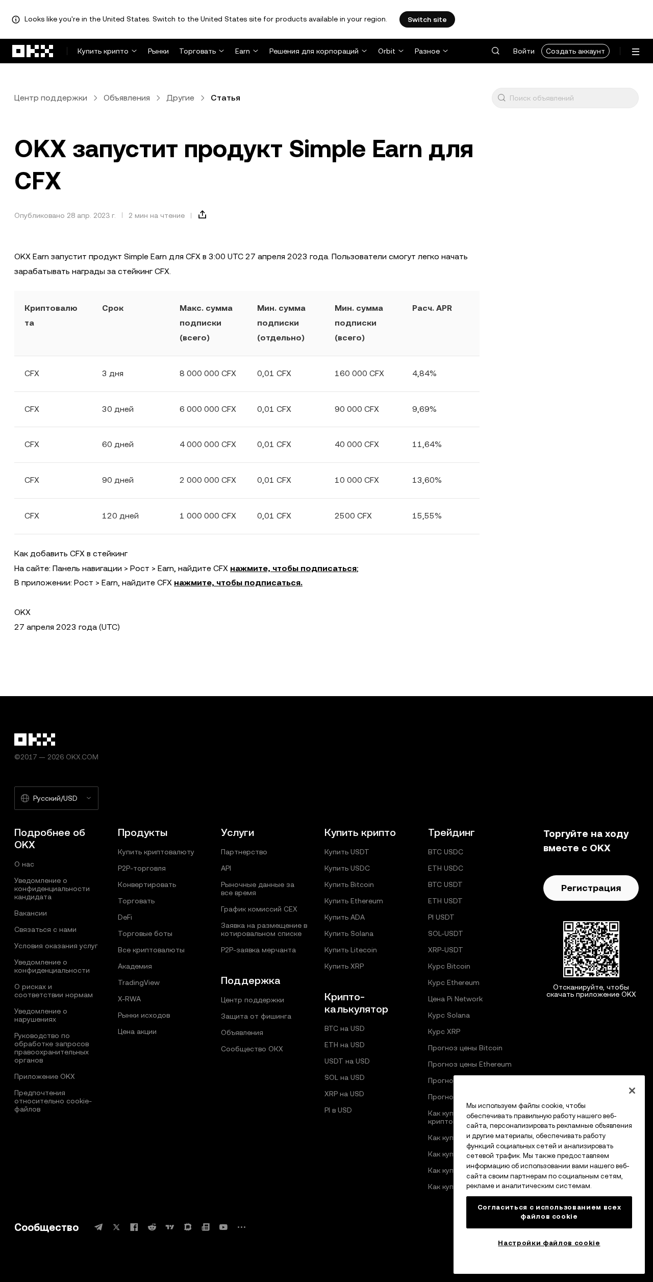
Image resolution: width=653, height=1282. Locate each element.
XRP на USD (344, 1094)
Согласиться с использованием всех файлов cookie (549, 1211)
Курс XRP (444, 1031)
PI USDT (441, 917)
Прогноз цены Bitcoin (465, 1048)
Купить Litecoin (350, 950)
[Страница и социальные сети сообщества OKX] (241, 1227)
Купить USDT (346, 852)
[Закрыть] (632, 1090)
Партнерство (244, 852)
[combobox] (572, 98)
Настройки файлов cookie (549, 1243)
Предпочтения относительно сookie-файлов (53, 1101)
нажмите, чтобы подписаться (293, 568)
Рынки (158, 51)
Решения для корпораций (314, 51)
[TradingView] (169, 1227)
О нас (24, 864)
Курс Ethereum (454, 982)
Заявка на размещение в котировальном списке (264, 929)
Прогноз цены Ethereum (470, 1064)
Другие (180, 98)
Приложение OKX (44, 1076)
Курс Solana (449, 1015)
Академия (135, 966)
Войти (524, 51)
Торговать (197, 51)
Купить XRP (344, 966)
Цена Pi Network (455, 999)
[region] (549, 1174)
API (226, 868)
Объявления (127, 98)
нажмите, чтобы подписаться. (238, 582)
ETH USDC (445, 868)
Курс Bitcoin (449, 966)
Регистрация (591, 887)
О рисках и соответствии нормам (53, 990)
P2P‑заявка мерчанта (258, 950)
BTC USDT (445, 884)
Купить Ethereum (353, 901)
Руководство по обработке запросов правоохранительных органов (51, 1047)
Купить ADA (344, 917)
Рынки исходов (144, 1015)
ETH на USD (344, 1045)
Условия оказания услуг (56, 946)
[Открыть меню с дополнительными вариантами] (636, 52)
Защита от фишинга (256, 1016)
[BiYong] (187, 1227)
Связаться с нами (45, 929)
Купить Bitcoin (349, 884)
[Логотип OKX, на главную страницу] (33, 51)
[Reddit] (152, 1227)
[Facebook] (134, 1227)
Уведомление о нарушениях (40, 1015)
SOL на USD (344, 1077)
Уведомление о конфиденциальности (52, 966)
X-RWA (129, 999)
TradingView (139, 982)
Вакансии (30, 913)
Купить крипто (103, 51)
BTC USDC (445, 852)
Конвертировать (147, 884)
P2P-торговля (142, 868)
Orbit (386, 51)
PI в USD (338, 1110)
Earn (242, 51)
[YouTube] (223, 1227)
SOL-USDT (445, 933)
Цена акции (137, 1031)
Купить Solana (348, 933)
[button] (495, 51)
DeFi (125, 917)
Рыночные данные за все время (257, 888)
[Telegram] (98, 1227)
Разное (427, 51)
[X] (116, 1227)
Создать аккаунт (575, 51)
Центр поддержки (50, 98)
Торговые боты (145, 933)
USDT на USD (347, 1061)
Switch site (427, 19)
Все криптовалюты (151, 950)
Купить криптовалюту (156, 852)
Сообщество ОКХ (252, 1049)
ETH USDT (445, 901)
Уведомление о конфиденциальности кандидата (52, 888)
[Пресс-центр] (205, 1227)
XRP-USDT (445, 950)
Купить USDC (347, 868)
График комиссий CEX (259, 909)
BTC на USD (344, 1028)
